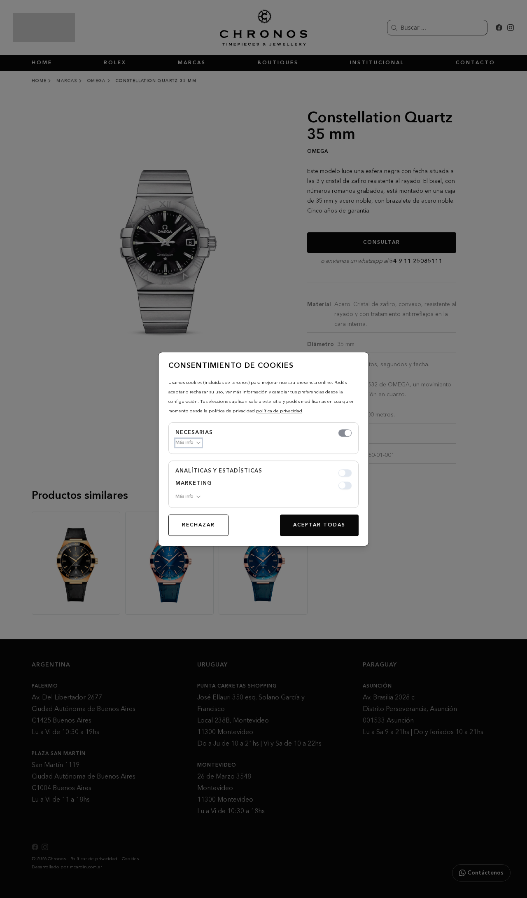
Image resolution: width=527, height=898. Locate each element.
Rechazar (198, 525)
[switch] (345, 433)
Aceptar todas (319, 525)
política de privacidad (279, 411)
